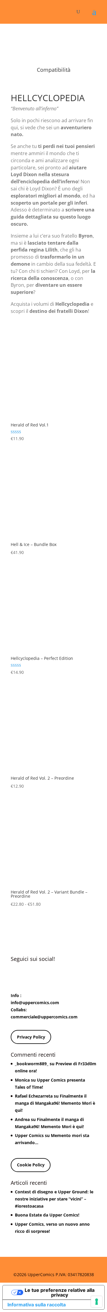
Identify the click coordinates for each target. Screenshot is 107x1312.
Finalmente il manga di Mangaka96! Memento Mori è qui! (55, 1103)
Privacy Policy (31, 1037)
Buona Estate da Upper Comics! (47, 1215)
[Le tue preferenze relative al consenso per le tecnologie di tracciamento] (96, 1301)
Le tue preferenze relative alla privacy (60, 1292)
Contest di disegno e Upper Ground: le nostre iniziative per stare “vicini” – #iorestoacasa (54, 1199)
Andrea (22, 1119)
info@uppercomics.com (35, 1002)
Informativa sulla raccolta (36, 1305)
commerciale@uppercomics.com (44, 1017)
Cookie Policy (31, 1165)
